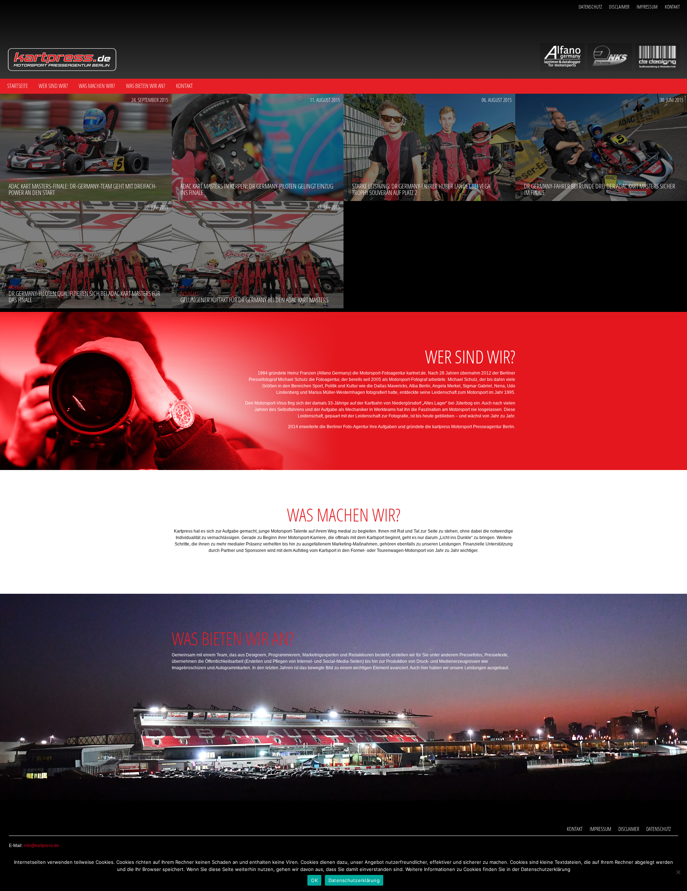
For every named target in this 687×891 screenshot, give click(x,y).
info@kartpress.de (41, 845)
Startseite (17, 86)
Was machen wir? (97, 86)
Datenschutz (590, 6)
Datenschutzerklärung (354, 880)
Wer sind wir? (53, 86)
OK (314, 880)
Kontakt (672, 6)
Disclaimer (619, 6)
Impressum (647, 6)
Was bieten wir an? (145, 86)
